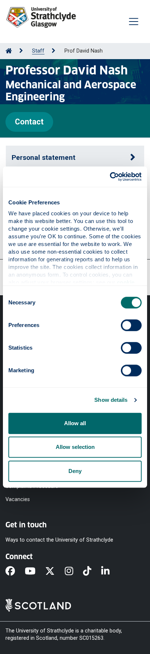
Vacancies (17, 499)
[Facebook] (15, 572)
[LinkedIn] (110, 572)
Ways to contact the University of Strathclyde (59, 540)
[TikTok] (92, 572)
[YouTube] (35, 572)
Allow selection (75, 447)
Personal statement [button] (43, 157)
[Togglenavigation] (134, 22)
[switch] (131, 325)
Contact (29, 121)
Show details (110, 400)
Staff (38, 51)
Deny (75, 471)
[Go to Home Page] (8, 51)
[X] (54, 572)
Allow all (75, 423)
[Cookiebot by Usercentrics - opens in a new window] (110, 176)
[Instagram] (74, 572)
